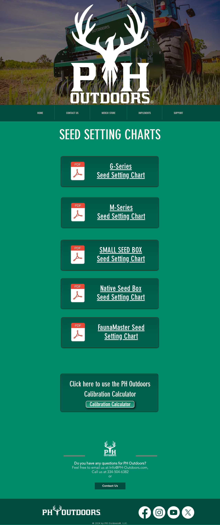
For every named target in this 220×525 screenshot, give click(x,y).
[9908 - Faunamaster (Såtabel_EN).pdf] (78, 333)
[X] (188, 512)
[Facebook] (145, 512)
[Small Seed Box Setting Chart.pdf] (77, 255)
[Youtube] (173, 512)
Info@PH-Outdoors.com (128, 467)
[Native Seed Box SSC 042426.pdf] (77, 293)
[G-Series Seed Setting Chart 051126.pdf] (77, 171)
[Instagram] (159, 512)
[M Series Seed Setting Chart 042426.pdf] (78, 213)
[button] (144, 113)
